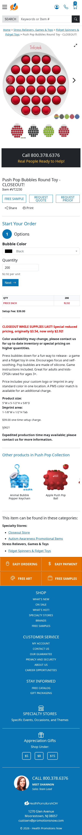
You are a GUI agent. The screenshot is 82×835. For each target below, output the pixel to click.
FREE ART (25, 579)
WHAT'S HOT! (41, 610)
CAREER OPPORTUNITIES (41, 670)
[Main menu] (6, 7)
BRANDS (41, 620)
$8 (39, 756)
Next (8, 283)
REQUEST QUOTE (41, 198)
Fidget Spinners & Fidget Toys (29, 551)
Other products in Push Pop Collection (36, 454)
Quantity (10, 260)
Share (12, 208)
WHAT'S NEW (41, 599)
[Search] (76, 19)
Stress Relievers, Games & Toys (33, 30)
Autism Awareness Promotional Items (35, 539)
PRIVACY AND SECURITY (41, 659)
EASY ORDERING (25, 564)
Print (30, 208)
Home (6, 30)
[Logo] (14, 6)
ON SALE (41, 604)
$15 (52, 756)
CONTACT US (41, 649)
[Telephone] (66, 6)
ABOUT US (41, 665)
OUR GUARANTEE (41, 654)
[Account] (56, 6)
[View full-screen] (75, 45)
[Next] (73, 80)
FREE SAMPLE (14, 199)
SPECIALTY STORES (41, 615)
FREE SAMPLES (66, 579)
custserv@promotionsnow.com (41, 820)
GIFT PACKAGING (41, 693)
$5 (26, 756)
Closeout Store (19, 532)
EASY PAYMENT (66, 564)
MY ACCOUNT (41, 643)
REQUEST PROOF (68, 198)
